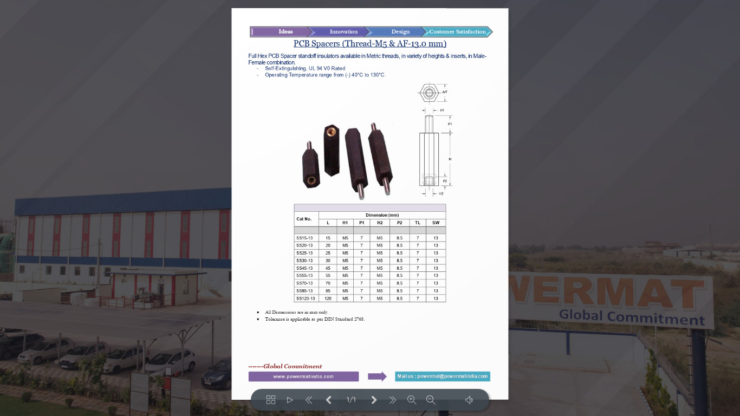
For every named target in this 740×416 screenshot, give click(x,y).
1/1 (351, 400)
